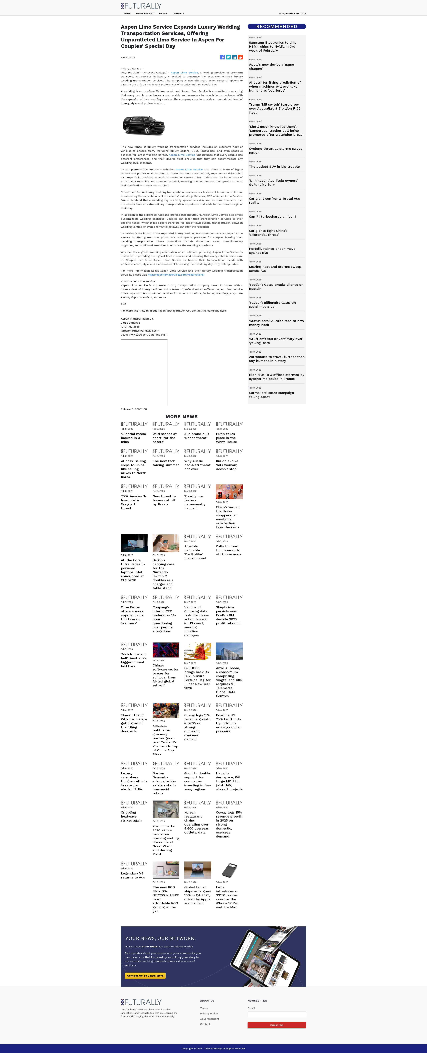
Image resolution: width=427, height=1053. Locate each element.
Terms (204, 1008)
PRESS (163, 13)
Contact (205, 1024)
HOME (127, 13)
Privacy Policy (209, 1013)
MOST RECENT (145, 13)
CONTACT (178, 13)
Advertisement (209, 1018)
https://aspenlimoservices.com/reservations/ (176, 274)
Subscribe (276, 1025)
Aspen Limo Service (184, 72)
